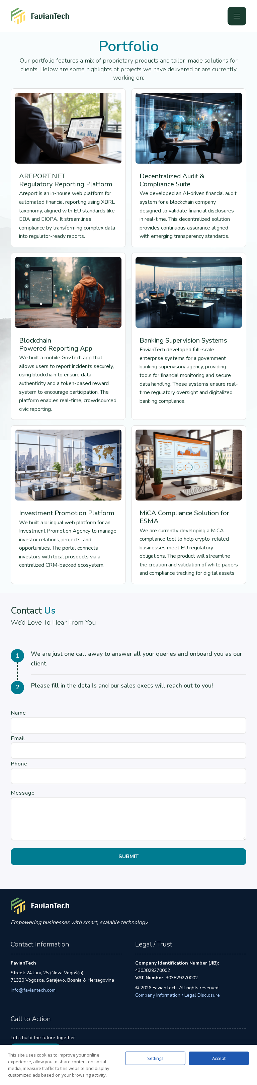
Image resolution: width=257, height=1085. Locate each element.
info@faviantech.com (33, 990)
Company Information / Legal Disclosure (177, 995)
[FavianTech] (40, 16)
